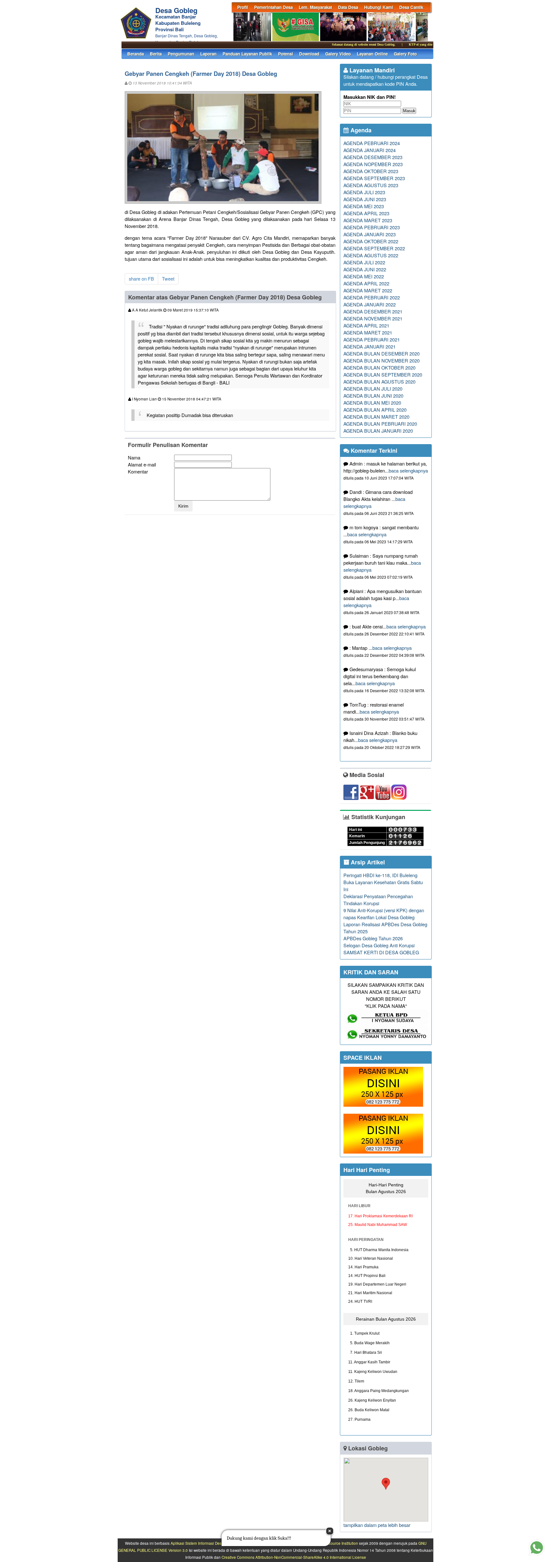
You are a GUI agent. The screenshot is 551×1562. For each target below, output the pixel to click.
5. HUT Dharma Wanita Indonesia (378, 1250)
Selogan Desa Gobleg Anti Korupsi (379, 945)
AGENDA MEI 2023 (363, 206)
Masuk (409, 110)
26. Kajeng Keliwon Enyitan (372, 1400)
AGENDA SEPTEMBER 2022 (374, 248)
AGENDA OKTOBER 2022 (370, 241)
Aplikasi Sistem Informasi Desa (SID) (202, 1543)
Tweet (168, 278)
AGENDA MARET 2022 (367, 290)
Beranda (135, 54)
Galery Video (338, 54)
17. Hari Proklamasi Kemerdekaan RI (380, 1216)
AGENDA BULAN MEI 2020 (372, 402)
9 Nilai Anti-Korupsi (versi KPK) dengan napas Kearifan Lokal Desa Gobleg (383, 913)
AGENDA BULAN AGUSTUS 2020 (379, 381)
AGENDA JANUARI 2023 (369, 234)
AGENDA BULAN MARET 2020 (376, 416)
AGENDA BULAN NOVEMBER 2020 (381, 360)
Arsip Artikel (367, 862)
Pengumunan (181, 54)
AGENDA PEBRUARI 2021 (371, 339)
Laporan (208, 54)
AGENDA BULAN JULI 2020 (372, 388)
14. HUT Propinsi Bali (367, 1275)
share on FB (141, 278)
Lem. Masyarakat (315, 7)
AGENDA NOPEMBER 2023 (373, 164)
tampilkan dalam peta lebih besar (376, 1525)
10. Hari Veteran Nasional (370, 1258)
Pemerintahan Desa (273, 7)
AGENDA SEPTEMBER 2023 (374, 178)
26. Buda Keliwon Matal (368, 1410)
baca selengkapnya (408, 470)
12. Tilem (356, 1381)
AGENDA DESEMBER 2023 (372, 157)
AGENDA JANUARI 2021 (369, 346)
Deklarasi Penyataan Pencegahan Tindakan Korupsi (378, 899)
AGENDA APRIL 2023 (366, 213)
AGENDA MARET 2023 (367, 220)
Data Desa (348, 7)
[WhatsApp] (383, 1104)
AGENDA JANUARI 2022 (369, 304)
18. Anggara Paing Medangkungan (378, 1391)
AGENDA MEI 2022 (363, 276)
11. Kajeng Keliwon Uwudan (372, 1371)
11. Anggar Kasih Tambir (369, 1362)
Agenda (360, 130)
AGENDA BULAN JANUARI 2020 (378, 430)
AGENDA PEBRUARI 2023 (371, 227)
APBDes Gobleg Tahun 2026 (373, 938)
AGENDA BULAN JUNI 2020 (373, 395)
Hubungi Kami (378, 7)
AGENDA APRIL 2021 (366, 325)
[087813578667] (387, 1039)
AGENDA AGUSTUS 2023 (370, 185)
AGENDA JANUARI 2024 (369, 150)
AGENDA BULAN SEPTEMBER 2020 (382, 374)
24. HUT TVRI (360, 1301)
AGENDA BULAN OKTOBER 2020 (379, 367)
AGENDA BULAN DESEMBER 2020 (381, 353)
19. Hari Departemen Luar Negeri (377, 1284)
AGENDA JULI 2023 (364, 192)
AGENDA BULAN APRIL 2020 (375, 409)
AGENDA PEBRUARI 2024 (371, 143)
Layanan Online (372, 54)
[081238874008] (387, 1023)
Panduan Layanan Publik (247, 54)
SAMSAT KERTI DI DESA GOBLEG (381, 952)
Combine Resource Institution (332, 1543)
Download (309, 54)
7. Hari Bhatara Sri (365, 1352)
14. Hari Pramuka (363, 1267)
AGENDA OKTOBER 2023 (370, 171)
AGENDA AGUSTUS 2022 (370, 255)
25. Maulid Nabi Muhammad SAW (377, 1224)
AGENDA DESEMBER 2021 (372, 311)
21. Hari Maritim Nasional (370, 1293)
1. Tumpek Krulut (363, 1333)
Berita (156, 54)
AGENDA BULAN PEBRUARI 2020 (380, 423)
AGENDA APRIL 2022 (366, 283)
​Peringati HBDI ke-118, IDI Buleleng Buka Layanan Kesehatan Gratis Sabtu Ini (383, 882)
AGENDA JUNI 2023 (364, 199)
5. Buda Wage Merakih (369, 1343)
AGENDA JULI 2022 (364, 262)
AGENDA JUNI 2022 (364, 269)
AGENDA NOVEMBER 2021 (372, 318)
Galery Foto (405, 54)
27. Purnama (359, 1419)
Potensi (285, 54)
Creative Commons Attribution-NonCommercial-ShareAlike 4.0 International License (294, 1557)
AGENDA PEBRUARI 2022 (371, 297)
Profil (242, 7)
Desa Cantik (411, 7)
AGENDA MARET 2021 (367, 332)
